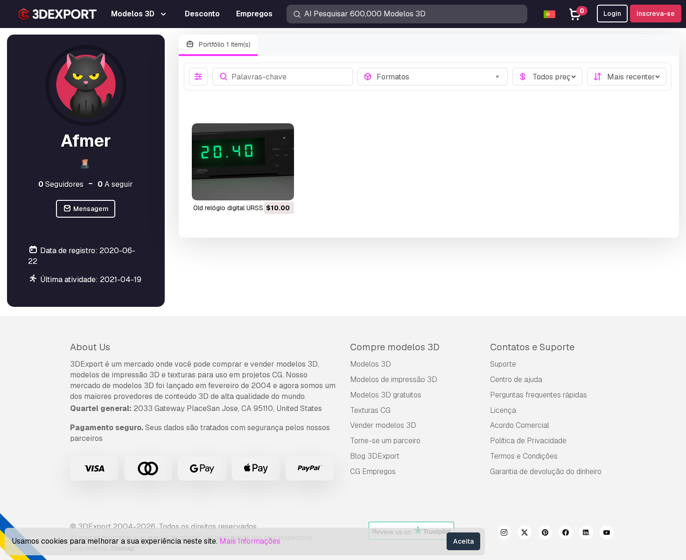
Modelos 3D (370, 364)
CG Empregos (373, 471)
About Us (90, 347)
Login (612, 13)
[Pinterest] (545, 534)
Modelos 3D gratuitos (385, 395)
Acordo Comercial (519, 425)
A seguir (115, 184)
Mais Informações (249, 541)
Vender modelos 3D (383, 425)
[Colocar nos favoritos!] (280, 187)
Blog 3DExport (374, 456)
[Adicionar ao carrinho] (261, 187)
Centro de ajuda (516, 379)
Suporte (503, 364)
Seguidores (61, 184)
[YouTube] (606, 534)
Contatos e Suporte (532, 347)
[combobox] (439, 77)
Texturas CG (370, 410)
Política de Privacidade (528, 441)
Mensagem (90, 209)
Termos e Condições (524, 456)
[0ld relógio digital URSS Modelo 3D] (243, 161)
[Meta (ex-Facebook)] (565, 534)
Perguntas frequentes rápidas (538, 395)
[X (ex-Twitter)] (524, 534)
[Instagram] (504, 534)
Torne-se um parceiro (385, 441)
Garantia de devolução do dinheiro (546, 471)
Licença (503, 410)
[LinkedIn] (586, 534)
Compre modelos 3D (395, 347)
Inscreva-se (656, 13)
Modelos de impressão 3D (393, 379)
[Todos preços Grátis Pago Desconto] (547, 76)
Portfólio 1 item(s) (224, 44)
